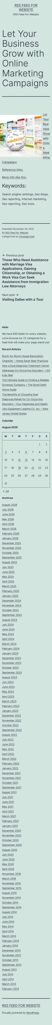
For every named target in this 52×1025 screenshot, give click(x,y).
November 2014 (11, 897)
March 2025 (9, 586)
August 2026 (9, 504)
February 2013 (10, 988)
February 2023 (10, 706)
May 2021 (7, 806)
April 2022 (8, 754)
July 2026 (8, 509)
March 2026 (9, 528)
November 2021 (11, 777)
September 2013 (11, 964)
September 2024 (12, 614)
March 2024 (9, 643)
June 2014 (8, 921)
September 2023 (12, 672)
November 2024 (11, 605)
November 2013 (11, 955)
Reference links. (12, 169)
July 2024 (8, 624)
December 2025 (11, 543)
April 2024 (8, 638)
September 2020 (12, 844)
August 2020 (9, 849)
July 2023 (8, 682)
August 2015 (9, 892)
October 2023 (10, 667)
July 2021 (7, 797)
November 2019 (11, 873)
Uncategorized (26, 236)
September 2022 (12, 730)
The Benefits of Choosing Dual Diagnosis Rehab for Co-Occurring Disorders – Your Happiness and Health (25, 399)
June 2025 (8, 571)
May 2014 (8, 926)
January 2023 (10, 710)
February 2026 (10, 533)
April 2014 (8, 931)
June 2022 (8, 744)
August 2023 (9, 677)
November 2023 (11, 662)
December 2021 (11, 773)
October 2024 (10, 610)
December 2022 (11, 715)
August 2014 (9, 912)
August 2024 (9, 619)
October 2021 (10, 782)
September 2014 (11, 907)
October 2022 (10, 725)
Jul (7, 491)
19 (19, 467)
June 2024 (8, 629)
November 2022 (11, 720)
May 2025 (8, 576)
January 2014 (10, 945)
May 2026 (8, 519)
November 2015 (11, 883)
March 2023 (9, 701)
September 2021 (11, 787)
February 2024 (10, 648)
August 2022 (9, 734)
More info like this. (14, 177)
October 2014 (10, 902)
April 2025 (8, 581)
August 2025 (9, 562)
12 (19, 459)
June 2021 (8, 801)
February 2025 (10, 591)
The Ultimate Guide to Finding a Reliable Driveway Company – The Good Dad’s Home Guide (25, 385)
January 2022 (10, 768)
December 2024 (11, 600)
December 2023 (11, 658)
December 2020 (11, 830)
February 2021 (10, 821)
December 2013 (11, 950)
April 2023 (8, 696)
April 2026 (8, 524)
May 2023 (8, 691)
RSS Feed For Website (16, 232)
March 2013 (9, 984)
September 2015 (11, 888)
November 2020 (11, 835)
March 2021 (9, 816)
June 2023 (8, 686)
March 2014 (9, 936)
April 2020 (8, 868)
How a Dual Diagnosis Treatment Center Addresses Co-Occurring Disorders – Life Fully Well (26, 370)
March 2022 (9, 758)
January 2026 (10, 538)
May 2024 (8, 634)
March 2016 (9, 878)
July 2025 (8, 567)
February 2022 (10, 763)
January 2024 (10, 653)
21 (32, 467)
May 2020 (8, 864)
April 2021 (8, 811)
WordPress (32, 1012)
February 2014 (10, 940)
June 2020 (8, 859)
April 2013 (8, 979)
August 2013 (9, 969)
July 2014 (7, 916)
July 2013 (7, 974)
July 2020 (8, 854)
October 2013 (10, 960)
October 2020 (10, 840)
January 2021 (10, 825)
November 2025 (11, 547)
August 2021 (9, 792)
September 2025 (12, 557)
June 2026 (8, 514)
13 (26, 459)
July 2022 (8, 739)
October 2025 (10, 552)
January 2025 (10, 595)
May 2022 (8, 749)
